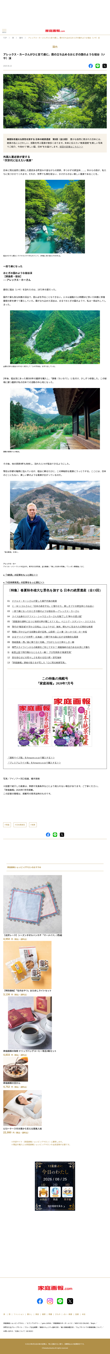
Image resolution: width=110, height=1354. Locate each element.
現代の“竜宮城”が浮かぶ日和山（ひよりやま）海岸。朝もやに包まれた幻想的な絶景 (52, 627)
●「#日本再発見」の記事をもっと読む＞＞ (23, 582)
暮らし (29, 1314)
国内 (21, 38)
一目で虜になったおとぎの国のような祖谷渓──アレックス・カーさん (45, 611)
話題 (77, 1314)
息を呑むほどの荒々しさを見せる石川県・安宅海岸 (36, 657)
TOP (5, 38)
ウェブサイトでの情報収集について (89, 1327)
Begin (93, 1323)
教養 (50, 1314)
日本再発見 (20, 825)
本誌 (83, 1314)
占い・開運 (67, 1314)
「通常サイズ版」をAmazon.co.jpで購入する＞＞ (31, 758)
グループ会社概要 (31, 1327)
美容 (37, 1314)
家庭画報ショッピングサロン (13, 1323)
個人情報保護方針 (67, 1327)
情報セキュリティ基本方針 (49, 1327)
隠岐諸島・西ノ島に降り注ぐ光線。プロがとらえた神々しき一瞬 (43, 642)
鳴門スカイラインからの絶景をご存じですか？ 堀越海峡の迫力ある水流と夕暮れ (51, 647)
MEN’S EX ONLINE (82, 1323)
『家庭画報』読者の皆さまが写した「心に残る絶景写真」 (39, 663)
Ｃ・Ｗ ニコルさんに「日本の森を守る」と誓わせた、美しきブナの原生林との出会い (53, 606)
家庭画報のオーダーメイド (63, 1323)
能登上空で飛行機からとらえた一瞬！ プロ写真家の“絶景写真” (42, 652)
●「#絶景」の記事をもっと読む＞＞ (20, 575)
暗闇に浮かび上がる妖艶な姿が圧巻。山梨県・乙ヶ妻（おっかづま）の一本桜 (49, 632)
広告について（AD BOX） (24, 1331)
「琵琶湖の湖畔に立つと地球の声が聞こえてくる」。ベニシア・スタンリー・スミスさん (54, 621)
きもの (57, 1314)
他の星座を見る (55, 1206)
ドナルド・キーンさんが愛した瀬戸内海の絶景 (34, 601)
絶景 (33, 825)
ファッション (19, 1314)
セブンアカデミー (33, 1323)
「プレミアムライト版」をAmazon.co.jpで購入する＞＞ (34, 763)
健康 (43, 1314)
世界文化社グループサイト (13, 1327)
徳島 (7, 825)
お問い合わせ (8, 1331)
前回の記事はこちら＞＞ (71, 147)
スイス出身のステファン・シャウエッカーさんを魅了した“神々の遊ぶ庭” (47, 616)
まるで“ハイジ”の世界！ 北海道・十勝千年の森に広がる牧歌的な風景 (45, 637)
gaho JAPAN (46, 1323)
